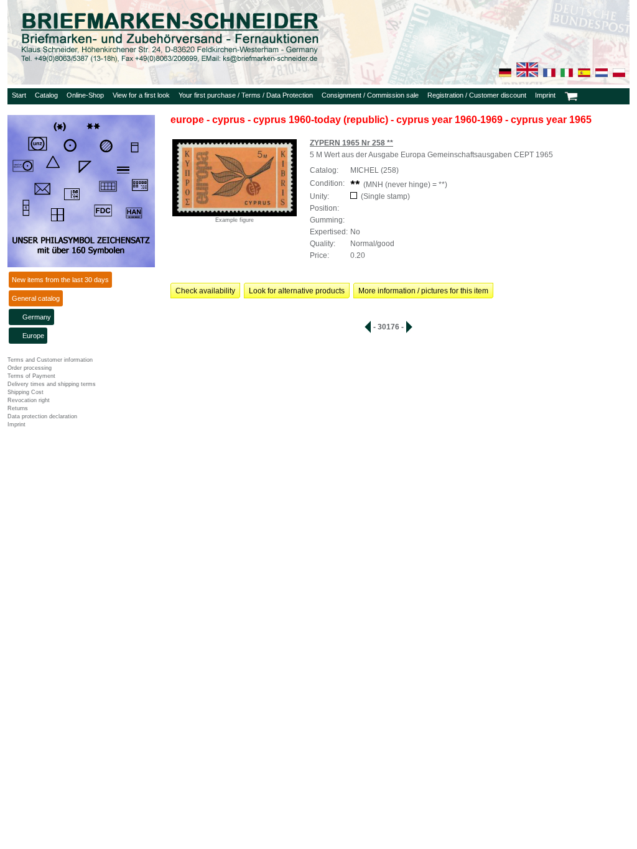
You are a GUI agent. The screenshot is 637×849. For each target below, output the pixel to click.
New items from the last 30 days (60, 279)
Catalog (46, 95)
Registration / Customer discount (476, 95)
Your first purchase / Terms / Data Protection (246, 95)
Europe (33, 335)
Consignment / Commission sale (370, 95)
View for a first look (141, 95)
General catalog (36, 298)
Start (19, 95)
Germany (36, 317)
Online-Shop (85, 95)
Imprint (545, 95)
